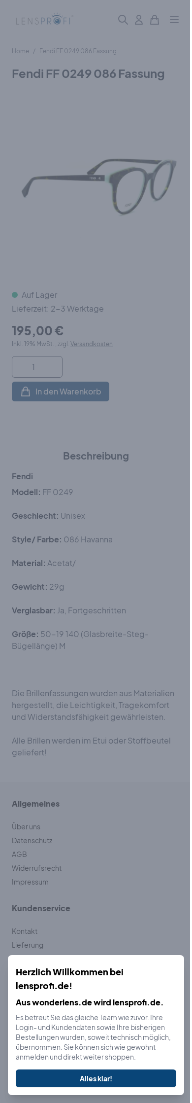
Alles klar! (96, 1078)
